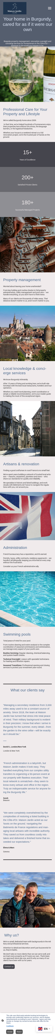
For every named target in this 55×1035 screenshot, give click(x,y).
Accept (9, 1032)
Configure (10, 1026)
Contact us (8, 966)
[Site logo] (14, 8)
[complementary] (44, 1029)
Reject (19, 1032)
